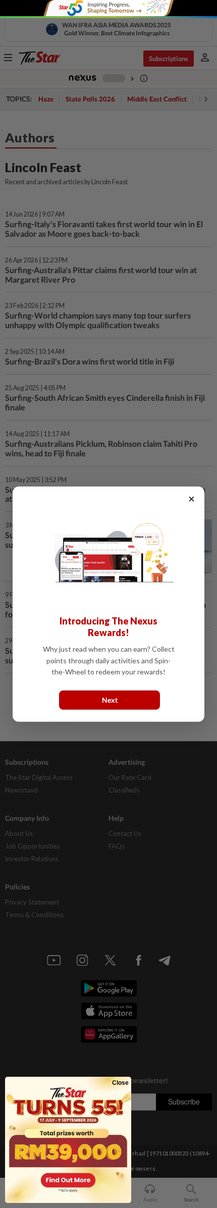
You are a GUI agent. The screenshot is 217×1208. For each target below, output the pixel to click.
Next (110, 699)
